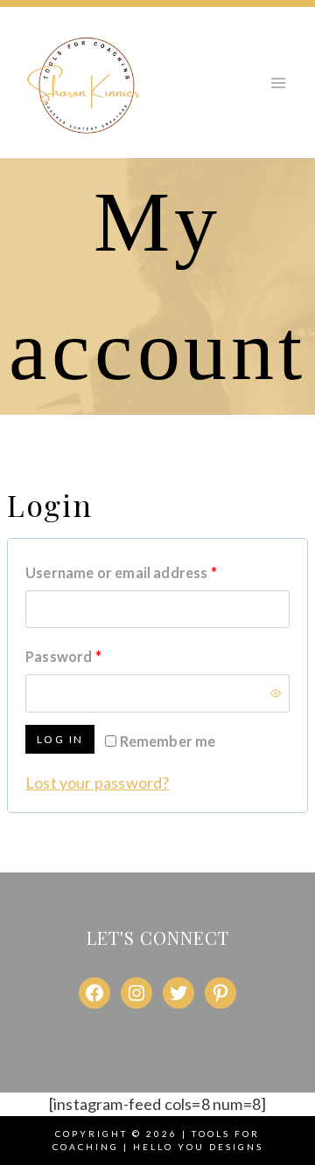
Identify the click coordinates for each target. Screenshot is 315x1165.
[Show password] (276, 693)
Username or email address (150, 572)
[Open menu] (278, 82)
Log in (60, 739)
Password (93, 656)
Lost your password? (97, 782)
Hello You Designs (198, 1146)
